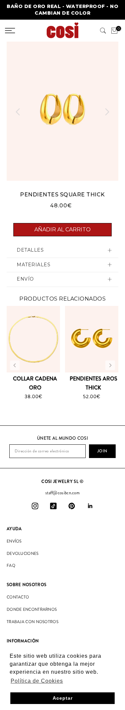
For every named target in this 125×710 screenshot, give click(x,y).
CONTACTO (18, 597)
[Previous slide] (18, 112)
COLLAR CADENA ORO (35, 383)
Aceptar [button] (63, 698)
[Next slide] (107, 112)
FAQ (11, 566)
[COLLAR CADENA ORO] (33, 339)
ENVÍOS (14, 541)
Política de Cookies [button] (37, 681)
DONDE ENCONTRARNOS (32, 609)
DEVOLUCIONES (23, 554)
